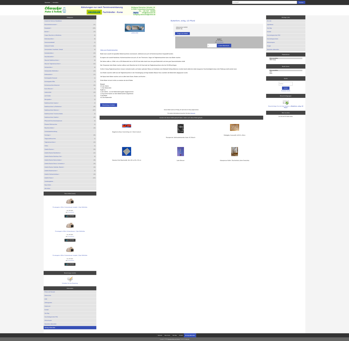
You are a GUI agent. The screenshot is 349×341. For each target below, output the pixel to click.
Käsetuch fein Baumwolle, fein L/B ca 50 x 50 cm (126, 160)
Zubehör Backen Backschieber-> (70, 160)
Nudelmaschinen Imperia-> (70, 103)
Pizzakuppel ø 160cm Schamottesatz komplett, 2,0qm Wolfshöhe (70, 255)
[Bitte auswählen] (285, 58)
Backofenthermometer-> (70, 24)
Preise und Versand (50, 292)
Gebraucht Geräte (70, 46)
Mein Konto (167, 335)
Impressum (47, 306)
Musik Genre (285, 66)
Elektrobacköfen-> (70, 39)
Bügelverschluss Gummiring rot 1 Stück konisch (126, 132)
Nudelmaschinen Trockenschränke (70, 113)
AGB (46, 299)
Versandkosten (71, 212)
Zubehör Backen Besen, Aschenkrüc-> (70, 163)
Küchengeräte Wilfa (70, 81)
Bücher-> (70, 31)
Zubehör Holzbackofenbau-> (70, 174)
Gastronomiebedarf (70, 42)
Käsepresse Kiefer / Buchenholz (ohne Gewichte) (234, 160)
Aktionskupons (271, 42)
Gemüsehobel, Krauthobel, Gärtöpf (70, 49)
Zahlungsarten (48, 302)
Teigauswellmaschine (70, 138)
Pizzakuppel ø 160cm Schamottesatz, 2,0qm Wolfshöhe (70, 231)
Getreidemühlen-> (70, 53)
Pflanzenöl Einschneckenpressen (70, 120)
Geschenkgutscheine (272, 39)
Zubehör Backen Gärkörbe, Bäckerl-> (70, 167)
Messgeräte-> (70, 99)
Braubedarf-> (70, 28)
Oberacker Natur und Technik (174, 339)
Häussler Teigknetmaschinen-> (70, 63)
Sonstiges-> (70, 135)
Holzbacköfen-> (70, 67)
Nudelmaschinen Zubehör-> (70, 117)
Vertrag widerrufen (50, 327)
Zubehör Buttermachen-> (70, 170)
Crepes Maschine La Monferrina (70, 35)
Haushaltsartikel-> (70, 56)
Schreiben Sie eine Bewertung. (70, 283)
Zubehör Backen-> (70, 149)
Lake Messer (180, 160)
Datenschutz (48, 295)
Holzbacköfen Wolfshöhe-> (70, 71)
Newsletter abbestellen (50, 324)
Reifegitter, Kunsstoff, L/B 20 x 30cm (234, 135)
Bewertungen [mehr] (70, 273)
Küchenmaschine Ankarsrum (70, 85)
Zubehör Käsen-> (70, 178)
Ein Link (269, 21)
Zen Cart (187, 339)
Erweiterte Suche (285, 90)
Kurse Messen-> (70, 88)
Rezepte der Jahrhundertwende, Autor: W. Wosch (180, 137)
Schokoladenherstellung (51, 131)
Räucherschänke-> (70, 128)
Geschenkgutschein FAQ (51, 317)
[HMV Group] (285, 60)
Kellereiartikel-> (70, 74)
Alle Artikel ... (48, 188)
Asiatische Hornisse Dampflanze (53, 21)
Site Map (47, 313)
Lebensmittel (70, 92)
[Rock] (285, 73)
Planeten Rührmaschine (70, 124)
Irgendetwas (270, 24)
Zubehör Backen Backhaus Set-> (70, 156)
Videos (70, 145)
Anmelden (55, 2)
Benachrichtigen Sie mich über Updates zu (285, 106)
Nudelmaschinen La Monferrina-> (70, 106)
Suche (286, 78)
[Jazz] (285, 72)
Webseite (192, 113)
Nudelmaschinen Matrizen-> (70, 110)
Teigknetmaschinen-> (70, 142)
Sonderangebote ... (50, 181)
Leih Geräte (70, 95)
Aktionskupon (48, 320)
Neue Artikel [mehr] (69, 193)
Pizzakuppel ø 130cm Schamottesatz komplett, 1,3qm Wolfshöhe (70, 207)
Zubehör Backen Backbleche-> (70, 153)
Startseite (47, 2)
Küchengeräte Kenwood (70, 78)
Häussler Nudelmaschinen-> (70, 60)
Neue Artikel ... (48, 185)
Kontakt (47, 309)
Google (269, 46)
